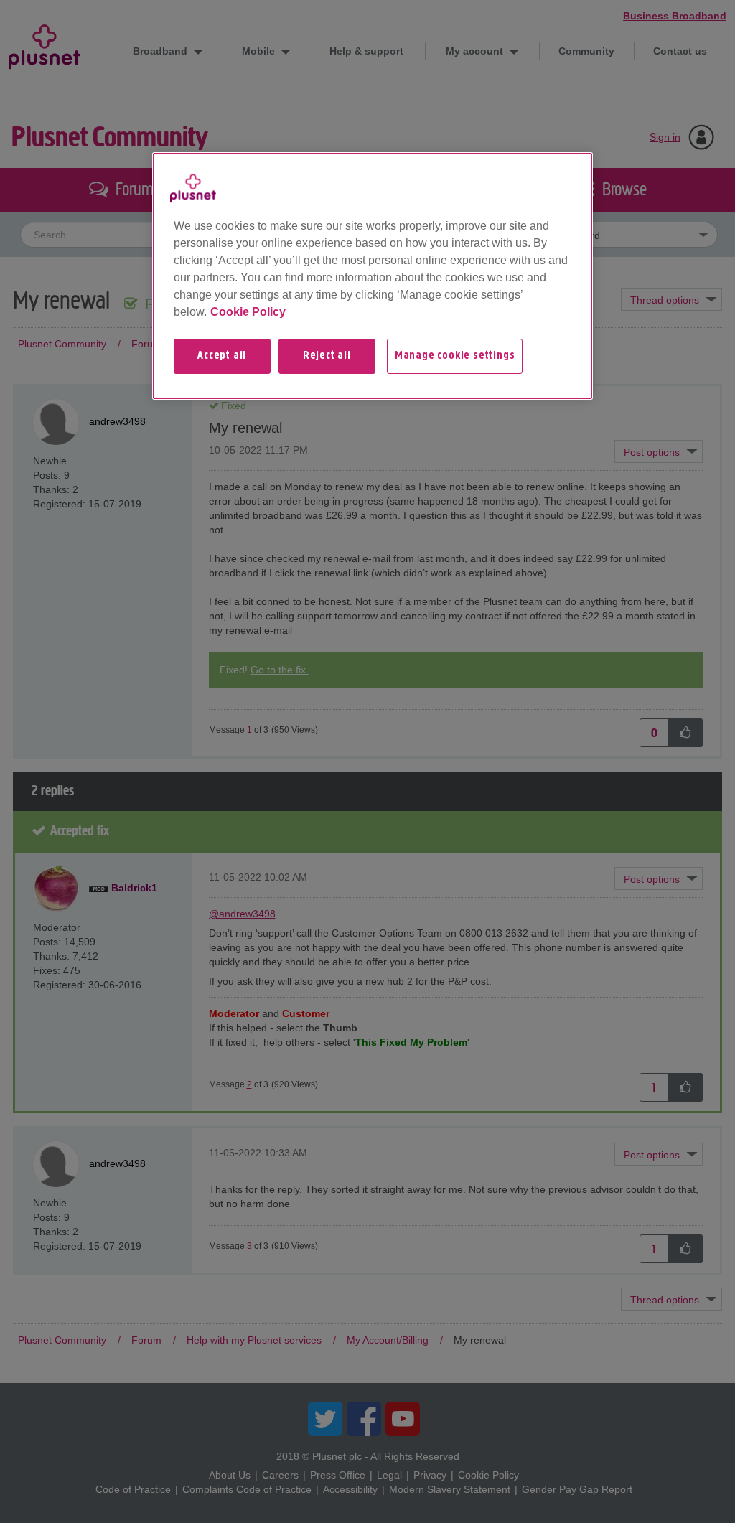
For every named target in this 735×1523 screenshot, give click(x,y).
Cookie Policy (248, 312)
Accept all (221, 356)
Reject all (327, 356)
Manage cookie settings (455, 356)
